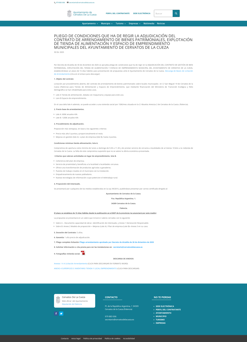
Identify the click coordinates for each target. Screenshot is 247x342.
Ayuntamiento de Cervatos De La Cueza (84, 13)
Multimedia (149, 24)
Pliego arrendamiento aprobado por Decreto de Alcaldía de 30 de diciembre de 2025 (117, 242)
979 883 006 (60, 2)
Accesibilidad (129, 338)
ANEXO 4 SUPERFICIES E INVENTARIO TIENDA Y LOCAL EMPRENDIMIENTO (85, 268)
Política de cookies (112, 338)
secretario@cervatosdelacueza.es (81, 2)
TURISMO (160, 319)
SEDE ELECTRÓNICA (165, 306)
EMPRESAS (160, 323)
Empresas (133, 24)
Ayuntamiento (89, 24)
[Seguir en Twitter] (61, 313)
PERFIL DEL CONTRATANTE (168, 309)
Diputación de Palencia (72, 304)
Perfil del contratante (118, 13)
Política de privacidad (92, 338)
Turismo (119, 24)
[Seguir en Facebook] (56, 313)
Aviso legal (76, 338)
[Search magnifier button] (176, 13)
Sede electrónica (141, 13)
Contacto (65, 338)
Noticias (161, 24)
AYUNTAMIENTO (163, 313)
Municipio (105, 24)
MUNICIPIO (161, 316)
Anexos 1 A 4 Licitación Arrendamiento (70, 263)
